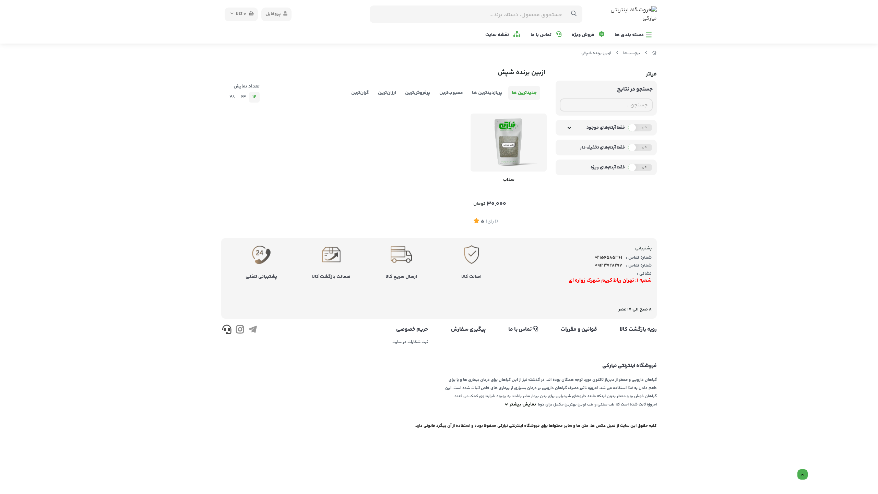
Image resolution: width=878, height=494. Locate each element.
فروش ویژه (583, 35)
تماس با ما (542, 35)
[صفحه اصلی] (654, 53)
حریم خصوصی (412, 330)
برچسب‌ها (631, 53)
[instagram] (239, 331)
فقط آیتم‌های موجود (605, 127)
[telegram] (252, 331)
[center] (574, 14)
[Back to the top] (802, 475)
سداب (508, 179)
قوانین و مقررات (579, 330)
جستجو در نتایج (635, 89)
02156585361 (608, 257)
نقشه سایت (497, 35)
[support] (227, 331)
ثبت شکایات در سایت (410, 342)
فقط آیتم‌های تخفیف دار (602, 147)
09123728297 (608, 265)
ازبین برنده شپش (596, 53)
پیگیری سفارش (468, 330)
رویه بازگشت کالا (638, 330)
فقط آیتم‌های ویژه (608, 167)
